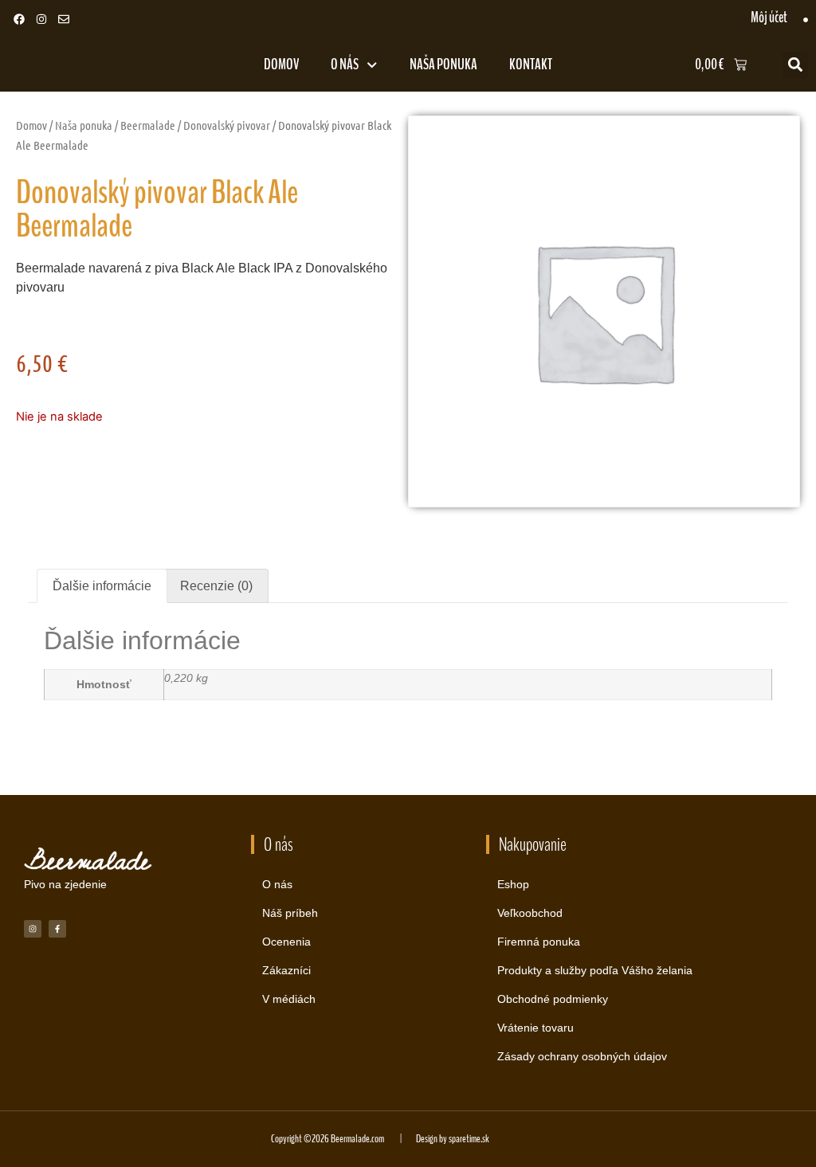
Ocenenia (286, 941)
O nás (345, 64)
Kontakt (530, 64)
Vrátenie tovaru (535, 1027)
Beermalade (147, 125)
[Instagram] (41, 19)
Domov (281, 64)
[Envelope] (64, 19)
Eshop (513, 884)
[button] (795, 65)
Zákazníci (286, 970)
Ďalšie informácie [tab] (102, 586)
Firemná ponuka (538, 941)
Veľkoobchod (530, 913)
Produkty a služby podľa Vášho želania (594, 970)
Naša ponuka (443, 64)
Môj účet (769, 17)
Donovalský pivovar (226, 125)
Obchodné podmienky (552, 999)
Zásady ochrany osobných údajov (582, 1056)
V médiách (289, 999)
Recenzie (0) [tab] (216, 586)
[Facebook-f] (57, 929)
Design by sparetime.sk (452, 1138)
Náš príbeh (290, 913)
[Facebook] (19, 19)
